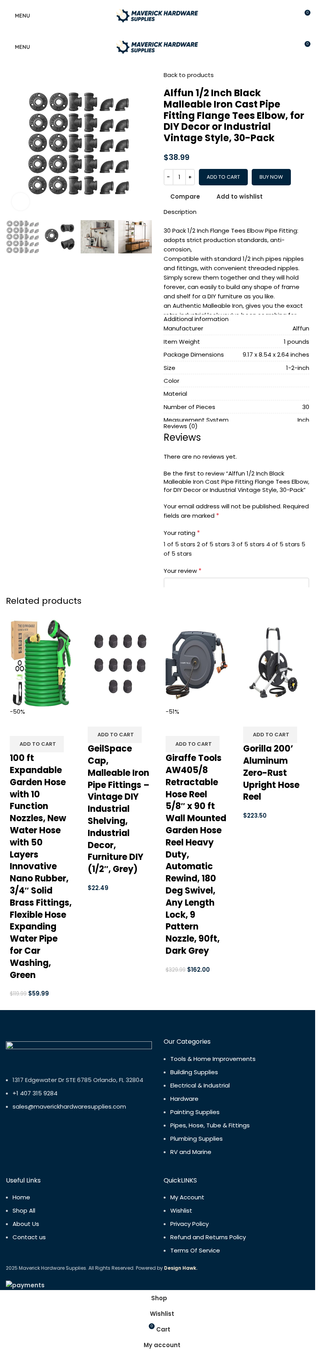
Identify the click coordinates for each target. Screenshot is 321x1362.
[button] (37, 744)
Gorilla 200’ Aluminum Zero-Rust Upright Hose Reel (271, 773)
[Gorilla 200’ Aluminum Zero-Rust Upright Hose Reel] (274, 663)
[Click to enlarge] (20, 201)
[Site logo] (158, 15)
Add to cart (223, 177)
